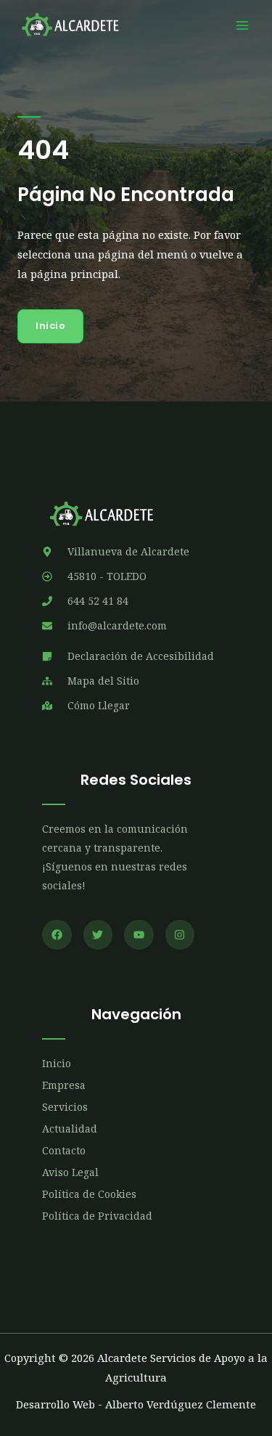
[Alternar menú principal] (242, 25)
